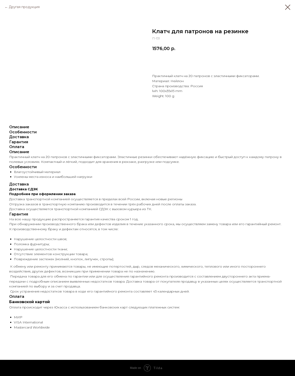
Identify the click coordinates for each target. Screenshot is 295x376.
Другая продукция (24, 7)
